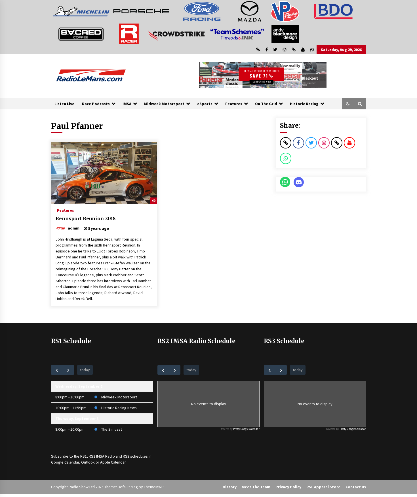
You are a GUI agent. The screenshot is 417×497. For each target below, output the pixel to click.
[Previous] (57, 370)
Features (233, 103)
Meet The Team (256, 486)
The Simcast (111, 429)
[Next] (68, 370)
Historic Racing (304, 103)
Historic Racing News (119, 407)
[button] (348, 103)
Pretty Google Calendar (246, 429)
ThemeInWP (154, 486)
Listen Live (64, 103)
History (230, 486)
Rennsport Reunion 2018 (85, 218)
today (85, 369)
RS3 (126, 456)
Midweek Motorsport (164, 103)
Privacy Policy (288, 486)
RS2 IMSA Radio (102, 456)
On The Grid (266, 103)
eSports (204, 103)
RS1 (83, 456)
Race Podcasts (96, 103)
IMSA (127, 103)
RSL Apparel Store (323, 486)
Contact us (356, 486)
